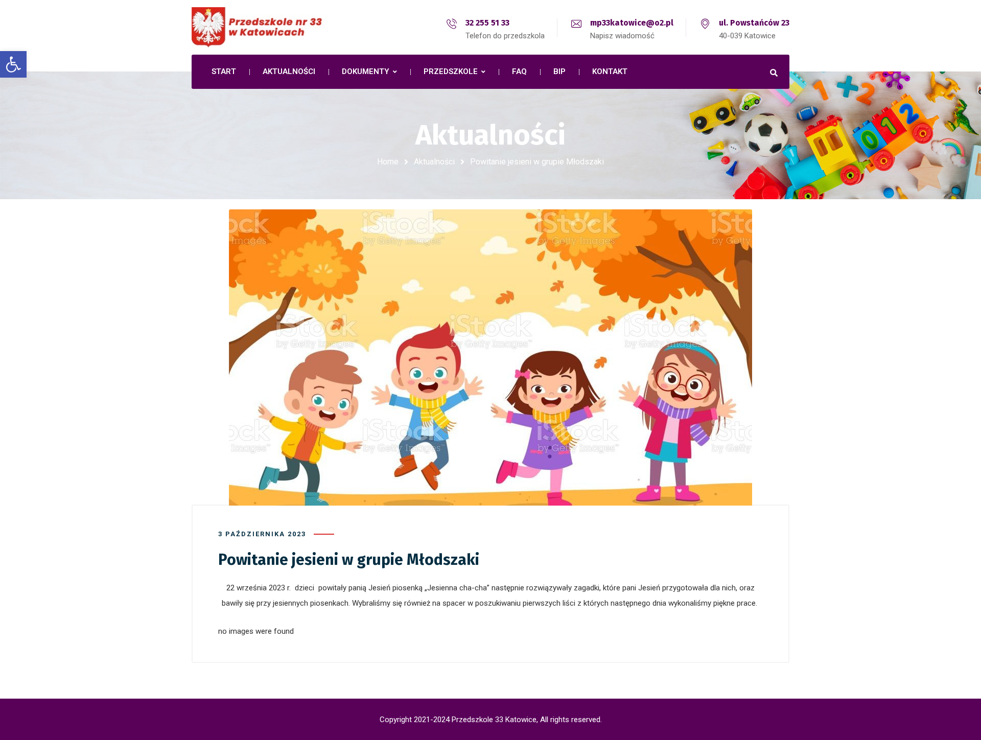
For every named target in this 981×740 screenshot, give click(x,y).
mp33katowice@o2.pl (631, 23)
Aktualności (434, 161)
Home (388, 161)
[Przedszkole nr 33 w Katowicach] (281, 27)
